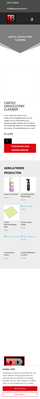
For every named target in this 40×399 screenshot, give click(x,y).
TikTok (9, 351)
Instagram (10, 345)
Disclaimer (7, 318)
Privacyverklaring (9, 304)
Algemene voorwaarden (12, 311)
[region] (20, 382)
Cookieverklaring (9, 308)
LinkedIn (10, 348)
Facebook (10, 341)
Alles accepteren (20, 389)
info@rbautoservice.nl (17, 9)
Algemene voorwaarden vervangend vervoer (18, 315)
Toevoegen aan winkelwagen (20, 148)
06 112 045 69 (13, 3)
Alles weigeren (20, 394)
